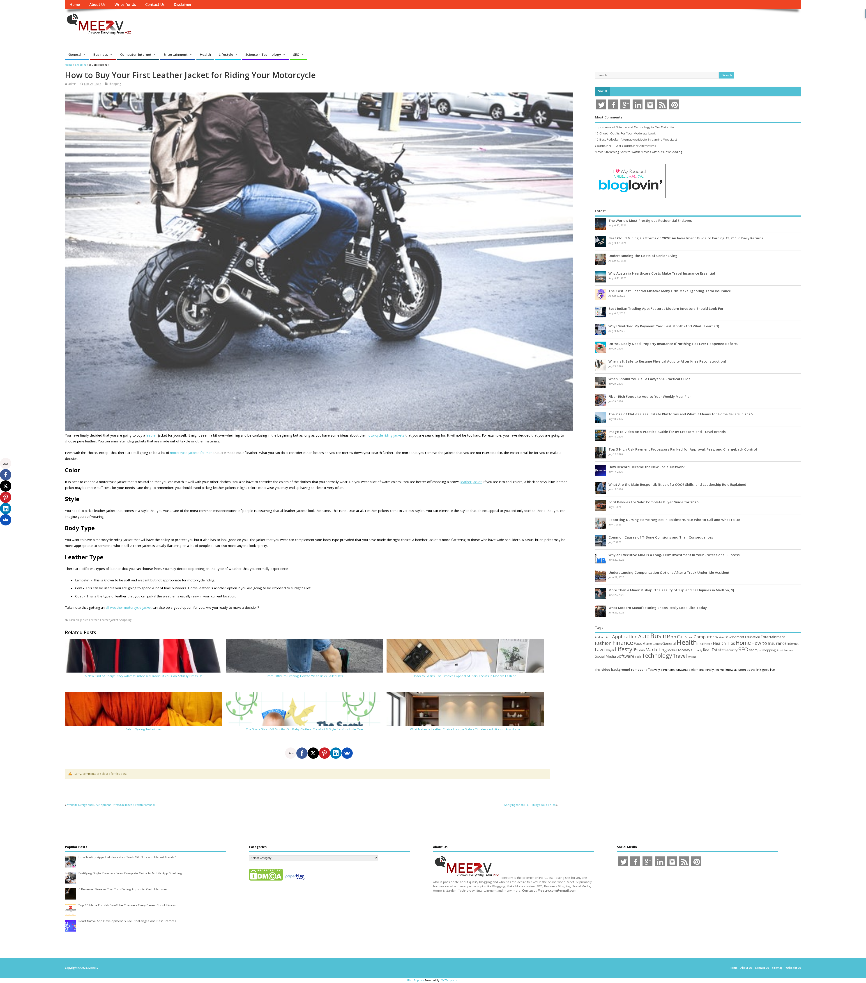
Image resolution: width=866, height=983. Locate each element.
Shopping (115, 84)
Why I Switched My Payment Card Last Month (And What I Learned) (663, 326)
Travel (680, 655)
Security (731, 650)
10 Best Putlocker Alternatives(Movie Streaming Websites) (636, 139)
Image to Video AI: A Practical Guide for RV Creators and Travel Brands (667, 431)
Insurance (777, 643)
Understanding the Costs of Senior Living (642, 255)
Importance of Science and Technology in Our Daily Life (634, 127)
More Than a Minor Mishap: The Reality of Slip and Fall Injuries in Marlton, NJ (671, 590)
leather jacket (471, 481)
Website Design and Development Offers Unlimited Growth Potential (111, 805)
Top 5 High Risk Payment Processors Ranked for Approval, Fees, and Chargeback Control (682, 449)
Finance (622, 642)
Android (600, 637)
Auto (644, 636)
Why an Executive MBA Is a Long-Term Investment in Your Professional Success (674, 555)
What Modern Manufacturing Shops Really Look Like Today (657, 607)
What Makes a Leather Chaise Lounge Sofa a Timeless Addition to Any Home (465, 729)
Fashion (74, 620)
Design (719, 637)
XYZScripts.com (450, 980)
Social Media (605, 656)
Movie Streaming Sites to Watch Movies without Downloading (638, 152)
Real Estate (713, 649)
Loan (641, 650)
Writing (692, 656)
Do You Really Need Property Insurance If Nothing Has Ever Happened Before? (673, 343)
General (74, 54)
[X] (313, 753)
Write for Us (125, 4)
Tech (638, 656)
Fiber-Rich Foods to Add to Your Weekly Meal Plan (649, 396)
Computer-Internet (136, 54)
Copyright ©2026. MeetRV (81, 968)
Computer (704, 636)
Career (689, 637)
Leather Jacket (109, 620)
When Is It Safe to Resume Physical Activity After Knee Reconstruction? (667, 361)
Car (680, 637)
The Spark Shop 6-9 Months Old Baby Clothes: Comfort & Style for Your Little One (304, 729)
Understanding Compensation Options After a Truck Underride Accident (669, 572)
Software (625, 656)
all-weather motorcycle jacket (129, 607)
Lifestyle (226, 54)
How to (759, 643)
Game (647, 643)
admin (72, 84)
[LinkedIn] (335, 753)
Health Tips (724, 643)
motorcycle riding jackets (385, 435)
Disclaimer (183, 4)
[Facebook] (302, 753)
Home (74, 4)
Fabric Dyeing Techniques (144, 729)
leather (151, 435)
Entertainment (176, 54)
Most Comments (608, 117)
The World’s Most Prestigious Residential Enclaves (650, 220)
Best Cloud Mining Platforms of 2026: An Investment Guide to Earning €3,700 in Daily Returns (685, 238)
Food (638, 643)
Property (696, 650)
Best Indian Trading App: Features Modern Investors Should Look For (665, 308)
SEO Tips (755, 650)
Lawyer (609, 650)
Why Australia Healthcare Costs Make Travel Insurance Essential (661, 273)
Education (752, 637)
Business (100, 54)
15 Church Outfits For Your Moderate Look (625, 133)
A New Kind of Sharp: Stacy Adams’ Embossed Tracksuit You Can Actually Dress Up (144, 676)
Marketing (656, 650)
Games (657, 644)
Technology (657, 655)
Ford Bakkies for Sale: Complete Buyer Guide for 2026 (653, 502)
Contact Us (155, 4)
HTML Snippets (415, 980)
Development (734, 637)
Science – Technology (263, 54)
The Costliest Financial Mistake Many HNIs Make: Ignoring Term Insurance (669, 291)
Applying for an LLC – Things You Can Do (530, 805)
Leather (94, 620)
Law (599, 650)
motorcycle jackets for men (191, 452)
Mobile (672, 650)
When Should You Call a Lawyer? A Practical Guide (649, 379)
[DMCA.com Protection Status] (266, 880)
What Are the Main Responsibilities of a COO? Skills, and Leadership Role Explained (677, 484)
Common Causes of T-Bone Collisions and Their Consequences (660, 537)
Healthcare (705, 644)
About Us (97, 4)
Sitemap (777, 968)
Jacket (84, 620)
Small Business (784, 650)
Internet (793, 643)
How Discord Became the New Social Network (646, 467)
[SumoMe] (347, 753)
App (608, 637)
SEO (296, 54)
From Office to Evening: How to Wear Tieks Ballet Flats (304, 676)
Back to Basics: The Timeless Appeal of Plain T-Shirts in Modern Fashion (465, 676)
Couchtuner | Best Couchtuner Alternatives (625, 146)
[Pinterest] (324, 753)
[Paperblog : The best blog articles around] (295, 880)
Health (205, 54)
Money (684, 649)
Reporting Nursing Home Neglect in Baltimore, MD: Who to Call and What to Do (674, 519)
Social (602, 91)
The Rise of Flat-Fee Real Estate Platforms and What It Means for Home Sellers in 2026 (680, 414)
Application (625, 636)
